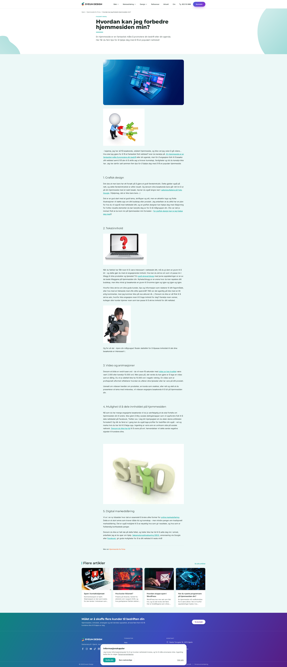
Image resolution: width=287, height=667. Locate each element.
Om (174, 4)
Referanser (155, 4)
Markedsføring (128, 4)
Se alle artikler (200, 564)
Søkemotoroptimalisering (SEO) (145, 535)
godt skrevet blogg (146, 276)
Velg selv (180, 660)
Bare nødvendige (125, 660)
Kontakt (199, 4)
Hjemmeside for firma (94, 12)
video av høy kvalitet (167, 371)
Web (115, 4)
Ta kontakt (199, 622)
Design (142, 4)
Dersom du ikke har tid (120, 428)
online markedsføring (170, 517)
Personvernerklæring (125, 654)
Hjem (83, 12)
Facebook (111, 538)
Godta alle (109, 660)
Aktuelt (166, 4)
